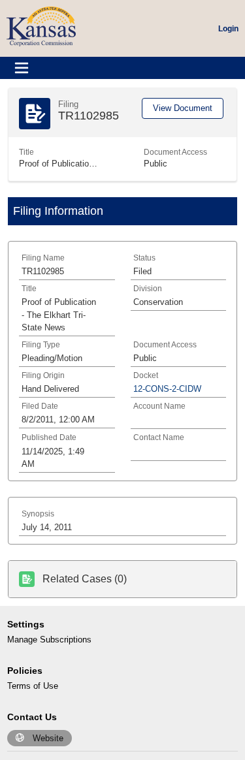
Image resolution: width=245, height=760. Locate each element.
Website (48, 738)
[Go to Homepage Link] (41, 26)
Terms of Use (32, 686)
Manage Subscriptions (49, 639)
